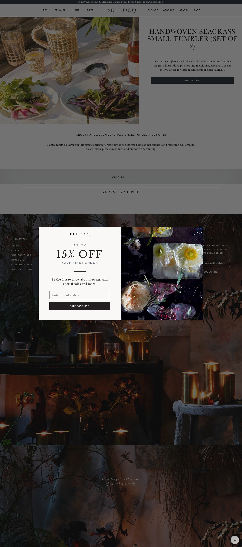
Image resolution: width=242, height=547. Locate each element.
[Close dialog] (199, 230)
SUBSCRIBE (80, 306)
